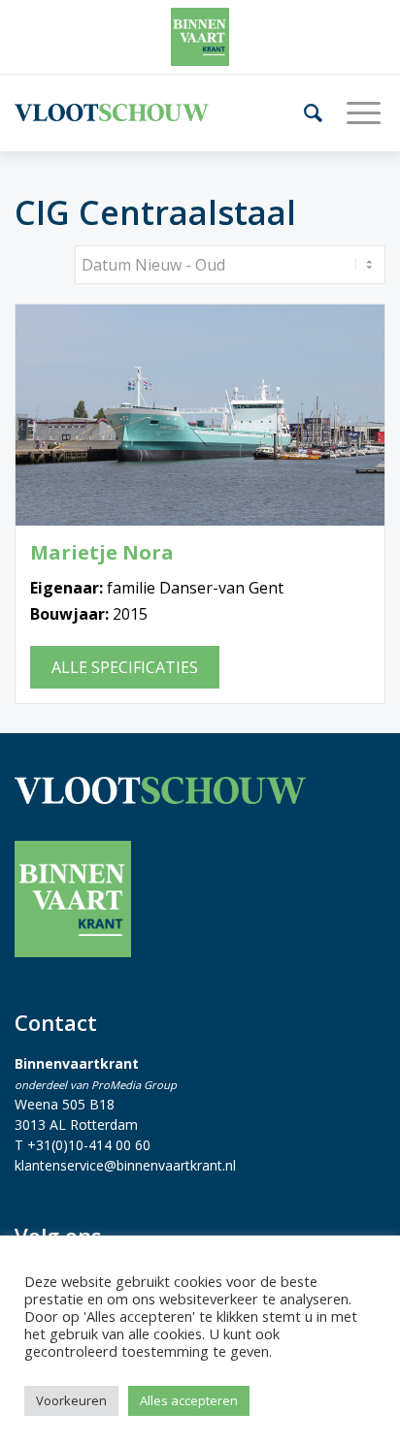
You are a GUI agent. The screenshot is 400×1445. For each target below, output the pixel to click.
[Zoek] (305, 112)
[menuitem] (305, 112)
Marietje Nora (102, 552)
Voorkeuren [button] (71, 1400)
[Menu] (356, 112)
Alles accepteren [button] (189, 1400)
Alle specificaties (124, 667)
